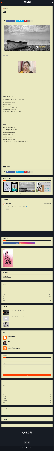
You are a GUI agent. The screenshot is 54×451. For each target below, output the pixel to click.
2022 (27, 294)
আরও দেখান (49, 178)
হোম (3, 8)
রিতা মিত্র (6, 8)
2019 (27, 300)
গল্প (27, 390)
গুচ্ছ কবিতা (37, 193)
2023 (27, 292)
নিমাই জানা (8, 203)
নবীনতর (3, 233)
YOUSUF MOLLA (11, 336)
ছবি (27, 394)
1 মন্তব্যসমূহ (11, 16)
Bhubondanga (29, 448)
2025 (27, 288)
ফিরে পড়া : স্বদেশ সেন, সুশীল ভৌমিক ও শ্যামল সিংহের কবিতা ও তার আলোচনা (22, 311)
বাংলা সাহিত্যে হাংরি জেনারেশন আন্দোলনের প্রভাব (17, 317)
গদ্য (27, 388)
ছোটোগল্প (27, 396)
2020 (27, 298)
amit (9, 341)
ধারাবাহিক (27, 398)
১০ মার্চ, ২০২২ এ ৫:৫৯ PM (47, 203)
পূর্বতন (51, 233)
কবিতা (4, 193)
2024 (27, 290)
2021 (27, 296)
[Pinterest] (25, 21)
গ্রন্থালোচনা (27, 392)
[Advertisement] (27, 154)
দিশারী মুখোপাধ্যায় (10, 347)
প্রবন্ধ (27, 402)
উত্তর (8, 208)
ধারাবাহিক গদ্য (27, 400)
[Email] (28, 21)
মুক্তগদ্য (11, 323)
